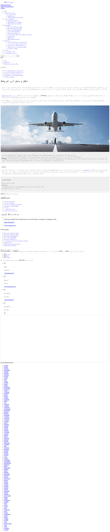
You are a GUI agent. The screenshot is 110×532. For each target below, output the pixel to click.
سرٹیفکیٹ (11, 15)
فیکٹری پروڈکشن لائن (15, 22)
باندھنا (86, 170)
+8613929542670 (9, 273)
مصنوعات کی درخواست (11, 206)
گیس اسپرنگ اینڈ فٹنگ (12, 243)
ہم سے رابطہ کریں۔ (10, 53)
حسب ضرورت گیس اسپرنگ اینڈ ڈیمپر (20, 34)
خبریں (6, 50)
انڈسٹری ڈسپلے (13, 20)
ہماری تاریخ (12, 14)
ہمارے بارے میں (9, 12)
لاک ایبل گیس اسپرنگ (14, 28)
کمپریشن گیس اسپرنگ (15, 26)
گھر (5, 11)
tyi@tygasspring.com (10, 225)
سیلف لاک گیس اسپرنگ (14, 29)
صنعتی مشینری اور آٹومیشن (17, 46)
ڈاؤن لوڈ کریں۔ (9, 51)
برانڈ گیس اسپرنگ (14, 32)
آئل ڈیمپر (11, 36)
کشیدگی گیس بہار (13, 31)
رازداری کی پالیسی (11, 210)
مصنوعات (7, 25)
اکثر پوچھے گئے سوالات (15, 17)
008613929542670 (9, 222)
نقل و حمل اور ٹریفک (11, 63)
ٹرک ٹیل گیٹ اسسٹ (14, 39)
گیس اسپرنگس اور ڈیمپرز (12, 204)
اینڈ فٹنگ (11, 37)
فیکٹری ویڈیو (9, 19)
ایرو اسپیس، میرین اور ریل (17, 43)
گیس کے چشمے (6, 95)
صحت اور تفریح (13, 48)
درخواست (7, 40)
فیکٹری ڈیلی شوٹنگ (14, 23)
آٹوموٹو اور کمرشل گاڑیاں (17, 42)
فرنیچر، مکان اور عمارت (16, 45)
